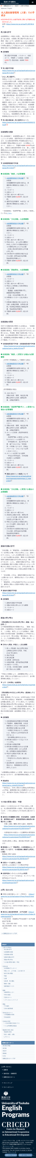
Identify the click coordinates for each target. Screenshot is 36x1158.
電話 (5, 976)
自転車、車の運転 (9, 981)
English (10, 8)
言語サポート (8, 997)
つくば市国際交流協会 (10, 1026)
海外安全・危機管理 (10, 1073)
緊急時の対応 (8, 1032)
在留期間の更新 (8, 952)
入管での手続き (7, 947)
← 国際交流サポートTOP (9, 933)
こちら (9, 213)
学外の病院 (7, 994)
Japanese (4, 8)
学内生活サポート (8, 1012)
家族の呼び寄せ (8, 959)
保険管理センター (9, 992)
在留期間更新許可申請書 (15, 178)
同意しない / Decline (25, 1155)
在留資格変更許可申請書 (15, 364)
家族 (4, 1004)
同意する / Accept (11, 1155)
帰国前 (5, 1053)
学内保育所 (7, 1017)
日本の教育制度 (8, 1008)
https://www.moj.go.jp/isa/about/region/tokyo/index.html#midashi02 (18, 914)
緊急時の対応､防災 (8, 1030)
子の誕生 (6, 1006)
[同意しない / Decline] (34, 1148)
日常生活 (5, 966)
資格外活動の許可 (9, 957)
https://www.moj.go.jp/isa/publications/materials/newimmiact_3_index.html (18, 478)
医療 (4, 990)
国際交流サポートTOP (9, 1058)
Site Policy (12, 1152)
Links (4, 1056)
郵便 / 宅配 (7, 983)
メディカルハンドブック (11, 1000)
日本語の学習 (6, 1021)
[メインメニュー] (32, 2)
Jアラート (7, 1037)
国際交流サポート (8, 6)
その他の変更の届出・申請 (11, 962)
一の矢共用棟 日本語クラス (12, 1023)
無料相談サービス (9, 986)
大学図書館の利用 (9, 1014)
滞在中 (17, 6)
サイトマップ (8, 1083)
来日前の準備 (6, 1045)
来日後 (5, 1048)
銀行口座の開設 (8, 973)
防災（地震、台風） (9, 1034)
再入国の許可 (8, 949)
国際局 (6, 1070)
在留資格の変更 (8, 954)
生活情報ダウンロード (10, 968)
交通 (5, 978)
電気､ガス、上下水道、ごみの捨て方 (14, 971)
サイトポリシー (9, 1087)
